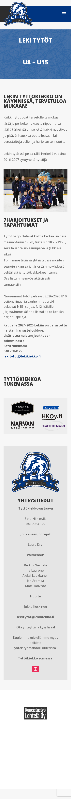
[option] (35, 713)
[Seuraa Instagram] (35, 669)
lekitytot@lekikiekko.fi (22, 356)
